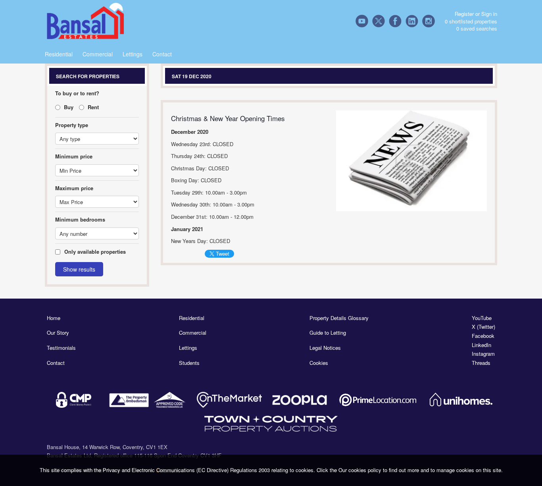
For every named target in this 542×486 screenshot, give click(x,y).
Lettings (132, 54)
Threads (481, 362)
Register (464, 13)
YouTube (482, 318)
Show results (79, 269)
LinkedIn (481, 345)
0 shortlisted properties (471, 21)
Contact (162, 54)
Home (53, 318)
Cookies (318, 362)
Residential (59, 54)
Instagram (483, 353)
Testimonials (61, 347)
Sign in (489, 13)
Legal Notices (325, 347)
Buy (67, 107)
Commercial (98, 54)
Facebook (483, 335)
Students (189, 362)
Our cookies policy (360, 470)
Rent (92, 107)
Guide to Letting (327, 332)
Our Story (58, 332)
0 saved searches (476, 28)
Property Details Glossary (339, 318)
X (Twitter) (483, 326)
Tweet (222, 253)
